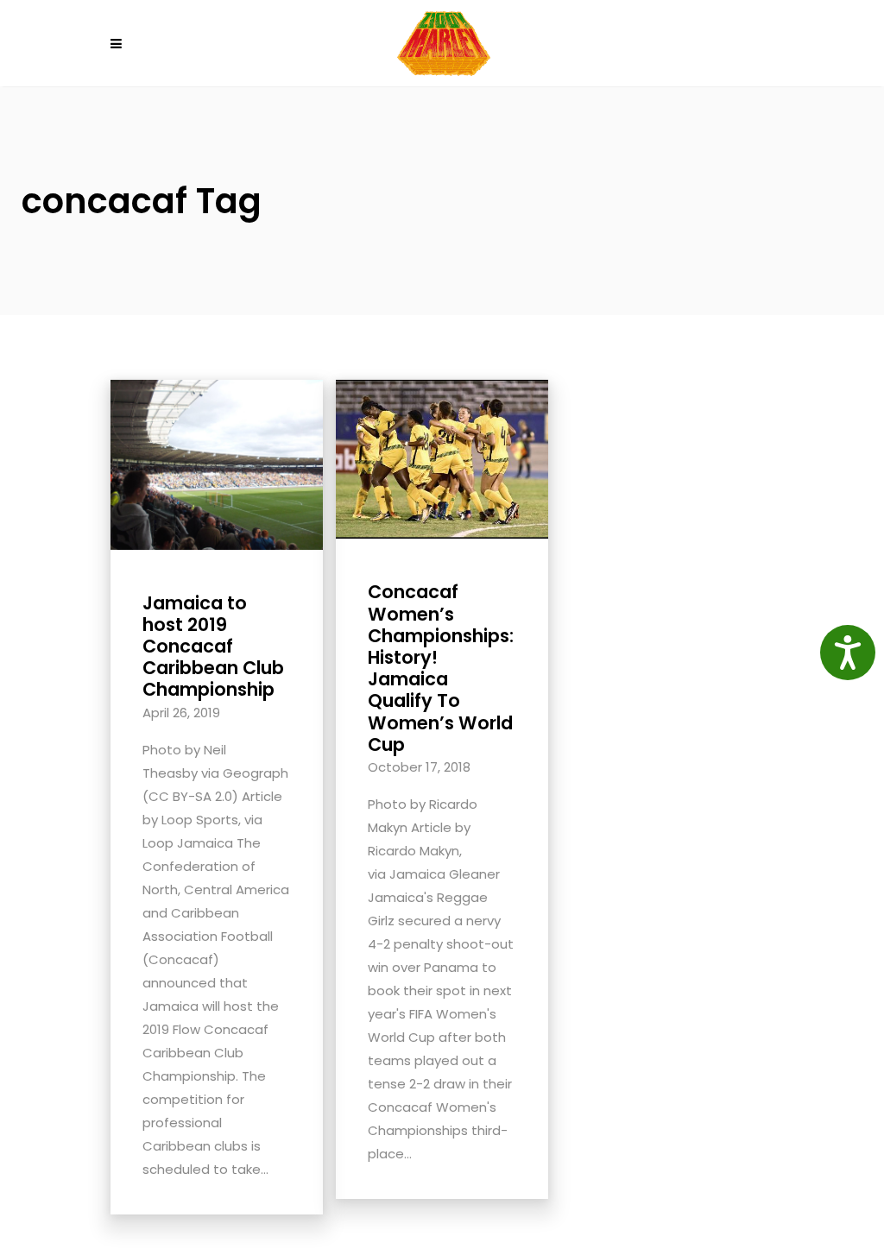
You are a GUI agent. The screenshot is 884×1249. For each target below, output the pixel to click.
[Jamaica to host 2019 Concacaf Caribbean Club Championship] (216, 463)
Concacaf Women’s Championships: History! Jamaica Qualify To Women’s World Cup (441, 667)
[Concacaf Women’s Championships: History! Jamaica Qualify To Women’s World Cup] (442, 458)
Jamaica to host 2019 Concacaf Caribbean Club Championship (213, 646)
